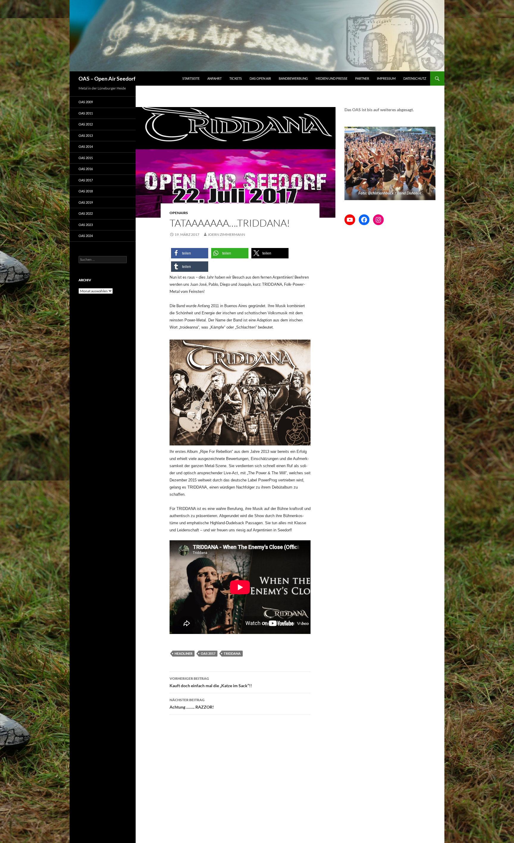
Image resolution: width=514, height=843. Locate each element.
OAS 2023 (86, 225)
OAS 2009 (86, 102)
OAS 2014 (86, 146)
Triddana (232, 653)
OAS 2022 (86, 213)
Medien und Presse (331, 78)
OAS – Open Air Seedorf (107, 78)
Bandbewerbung (293, 78)
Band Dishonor (409, 193)
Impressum (386, 78)
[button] (189, 253)
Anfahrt (214, 78)
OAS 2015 (86, 158)
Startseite (191, 78)
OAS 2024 (86, 236)
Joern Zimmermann (226, 234)
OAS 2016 (86, 169)
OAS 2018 (86, 191)
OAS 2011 (86, 113)
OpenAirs (179, 213)
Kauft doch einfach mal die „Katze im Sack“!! (211, 682)
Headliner (183, 653)
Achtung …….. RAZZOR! (192, 703)
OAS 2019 (86, 202)
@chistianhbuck (381, 193)
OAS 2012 (86, 124)
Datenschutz (414, 78)
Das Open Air (260, 78)
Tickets (235, 78)
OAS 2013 (86, 135)
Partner (362, 78)
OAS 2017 (208, 653)
